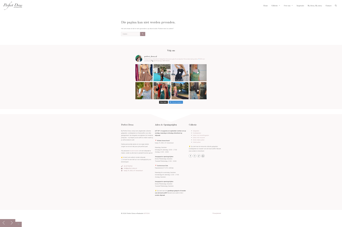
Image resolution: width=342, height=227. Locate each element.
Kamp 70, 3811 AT (130, 171)
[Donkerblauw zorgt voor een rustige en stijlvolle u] (180, 72)
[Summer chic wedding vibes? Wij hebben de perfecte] (144, 90)
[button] (335, 6)
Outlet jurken (197, 142)
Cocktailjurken (197, 133)
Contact (328, 6)
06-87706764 (128, 166)
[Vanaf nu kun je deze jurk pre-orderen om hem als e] (162, 72)
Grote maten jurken (198, 140)
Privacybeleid (217, 213)
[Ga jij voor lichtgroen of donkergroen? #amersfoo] (162, 90)
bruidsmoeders (134, 151)
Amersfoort (139, 171)
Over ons (287, 6)
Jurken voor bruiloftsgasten (201, 135)
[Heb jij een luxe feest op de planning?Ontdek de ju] (198, 72)
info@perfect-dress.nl (130, 168)
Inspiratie (300, 6)
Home (265, 6)
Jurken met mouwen (199, 137)
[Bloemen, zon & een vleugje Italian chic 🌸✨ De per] (180, 90)
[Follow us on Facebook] (190, 155)
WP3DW (147, 213)
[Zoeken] (142, 34)
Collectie (274, 6)
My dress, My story (315, 6)
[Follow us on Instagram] (194, 155)
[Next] (11, 223)
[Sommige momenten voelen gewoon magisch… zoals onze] (198, 90)
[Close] (18, 224)
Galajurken (196, 131)
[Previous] (4, 223)
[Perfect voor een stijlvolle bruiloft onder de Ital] (144, 72)
